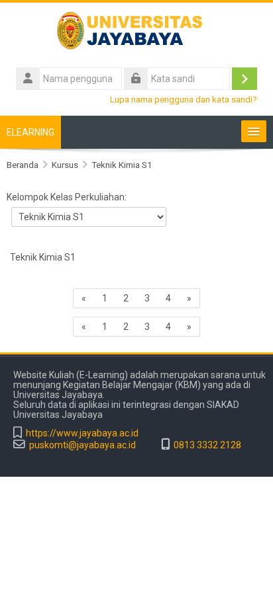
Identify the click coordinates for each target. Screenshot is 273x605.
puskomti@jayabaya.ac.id (82, 445)
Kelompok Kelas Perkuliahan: (67, 197)
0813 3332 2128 (207, 445)
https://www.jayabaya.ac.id (82, 433)
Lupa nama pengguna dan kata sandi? (183, 99)
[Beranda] (136, 33)
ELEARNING (30, 132)
